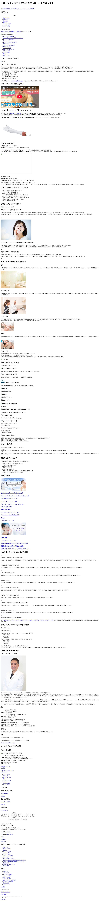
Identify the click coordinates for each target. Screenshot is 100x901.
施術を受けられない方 (8, 49)
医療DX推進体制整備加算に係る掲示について (14, 860)
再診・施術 (3, 894)
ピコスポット (7, 620)
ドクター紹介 (6, 25)
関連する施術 (6, 50)
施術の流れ (6, 43)
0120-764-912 (8, 832)
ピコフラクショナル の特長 (10, 42)
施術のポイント (7, 46)
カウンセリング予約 (8, 855)
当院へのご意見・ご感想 (9, 864)
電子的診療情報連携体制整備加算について (13, 861)
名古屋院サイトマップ (8, 858)
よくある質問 (6, 52)
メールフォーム (4, 810)
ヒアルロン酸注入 (7, 874)
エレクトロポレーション (26, 620)
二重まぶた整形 (7, 878)
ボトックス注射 (7, 875)
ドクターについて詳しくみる (8, 742)
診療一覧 (5, 19)
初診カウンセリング (5, 892)
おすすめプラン (7, 777)
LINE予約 (3, 796)
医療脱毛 (5, 871)
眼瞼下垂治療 (6, 877)
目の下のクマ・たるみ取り (9, 880)
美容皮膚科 (11, 31)
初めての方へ (6, 18)
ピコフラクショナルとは (9, 36)
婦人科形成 (6, 883)
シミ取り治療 (17, 31)
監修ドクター (6, 55)
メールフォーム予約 (5, 801)
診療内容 (6, 31)
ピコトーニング (15, 620)
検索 (15, 15)
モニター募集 (6, 26)
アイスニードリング (45, 620)
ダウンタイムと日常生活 (9, 45)
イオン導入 (36, 620)
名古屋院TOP (6, 774)
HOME (2, 31)
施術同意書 (6, 863)
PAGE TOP (3, 899)
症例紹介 (5, 21)
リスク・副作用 (7, 48)
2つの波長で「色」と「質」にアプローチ (13, 38)
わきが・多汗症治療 (8, 881)
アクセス (5, 781)
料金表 (5, 22)
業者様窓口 (6, 865)
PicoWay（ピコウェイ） (17, 81)
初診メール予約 (4, 793)
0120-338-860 (10, 834)
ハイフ (52, 620)
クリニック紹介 (7, 23)
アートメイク (6, 884)
